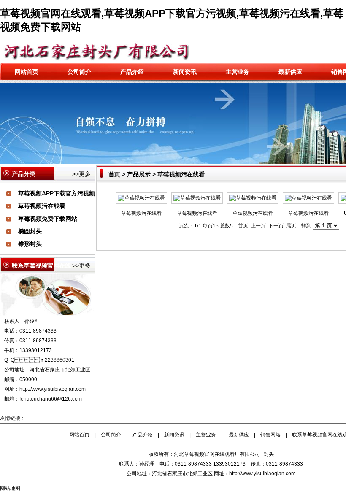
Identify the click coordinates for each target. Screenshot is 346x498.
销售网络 (270, 435)
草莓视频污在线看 (41, 206)
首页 (114, 174)
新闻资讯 (185, 71)
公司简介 (79, 71)
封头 (269, 454)
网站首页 (26, 71)
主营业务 (237, 71)
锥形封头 (30, 244)
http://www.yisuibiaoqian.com (52, 389)
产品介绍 (132, 71)
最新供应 (290, 71)
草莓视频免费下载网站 (47, 218)
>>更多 (81, 174)
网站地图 (10, 488)
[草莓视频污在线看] (141, 198)
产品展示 (139, 174)
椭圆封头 (30, 231)
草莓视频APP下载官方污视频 (56, 193)
